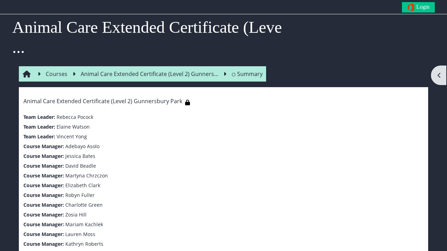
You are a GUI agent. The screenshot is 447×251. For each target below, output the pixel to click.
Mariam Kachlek (84, 224)
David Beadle (80, 165)
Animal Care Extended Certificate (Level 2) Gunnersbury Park (102, 101)
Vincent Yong (72, 136)
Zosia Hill (76, 214)
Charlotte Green (84, 204)
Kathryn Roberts (84, 244)
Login (422, 7)
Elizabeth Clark (82, 185)
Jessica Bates (80, 156)
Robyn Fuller (80, 195)
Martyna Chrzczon (86, 175)
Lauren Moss (80, 234)
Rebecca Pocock (75, 117)
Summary (250, 74)
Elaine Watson (73, 126)
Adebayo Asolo (82, 146)
